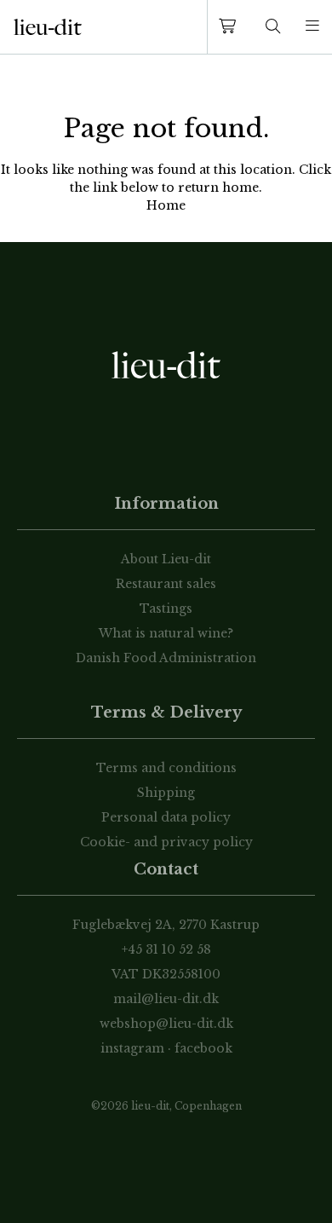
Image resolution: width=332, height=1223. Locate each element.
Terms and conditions (166, 768)
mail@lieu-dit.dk (166, 999)
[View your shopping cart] (230, 27)
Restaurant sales (166, 583)
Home (166, 205)
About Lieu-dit (166, 559)
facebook (203, 1048)
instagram (132, 1048)
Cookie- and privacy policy (166, 842)
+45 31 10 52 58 (166, 949)
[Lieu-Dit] (48, 27)
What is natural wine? (166, 633)
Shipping (166, 792)
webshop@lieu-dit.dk (166, 1023)
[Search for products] (273, 27)
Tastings (166, 608)
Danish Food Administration (166, 658)
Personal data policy (166, 817)
